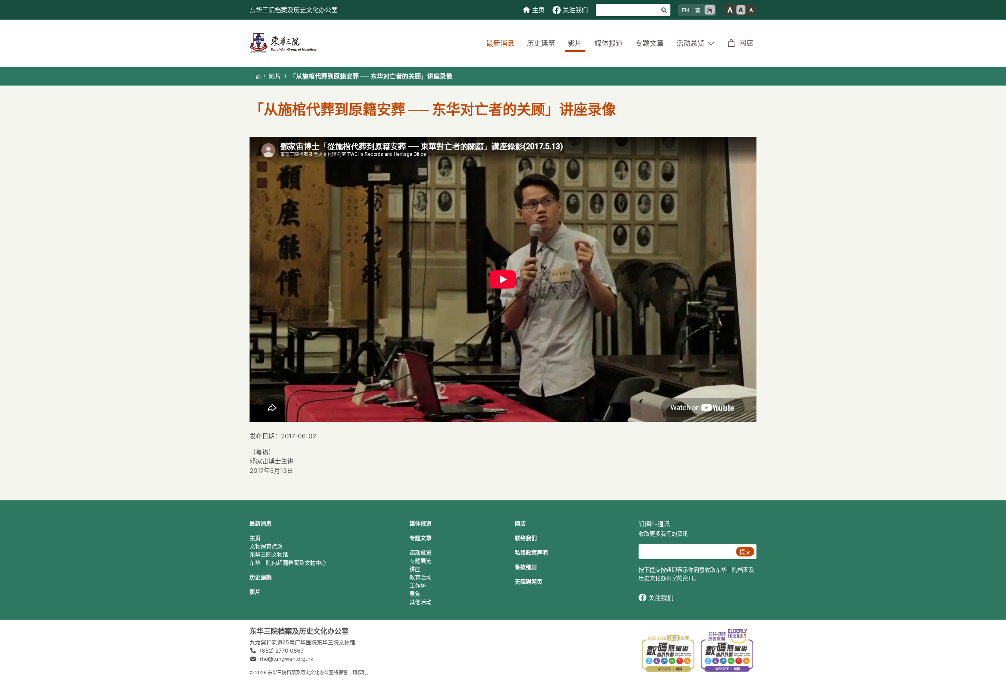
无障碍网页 (528, 581)
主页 (255, 537)
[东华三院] (283, 42)
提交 (745, 551)
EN (685, 10)
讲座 (414, 568)
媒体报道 (609, 43)
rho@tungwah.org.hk (287, 658)
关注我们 (661, 598)
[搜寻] (664, 10)
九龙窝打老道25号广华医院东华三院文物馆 (302, 642)
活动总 (417, 552)
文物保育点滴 (266, 546)
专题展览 (420, 560)
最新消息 (500, 43)
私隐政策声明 (531, 552)
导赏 (414, 593)
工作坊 (417, 585)
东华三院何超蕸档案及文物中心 (288, 562)
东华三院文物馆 (269, 554)
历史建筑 (541, 43)
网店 (746, 43)
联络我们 (526, 537)
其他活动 (420, 601)
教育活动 (420, 577)
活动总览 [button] (690, 43)
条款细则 (526, 567)
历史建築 (261, 577)
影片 (575, 43)
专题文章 (649, 43)
